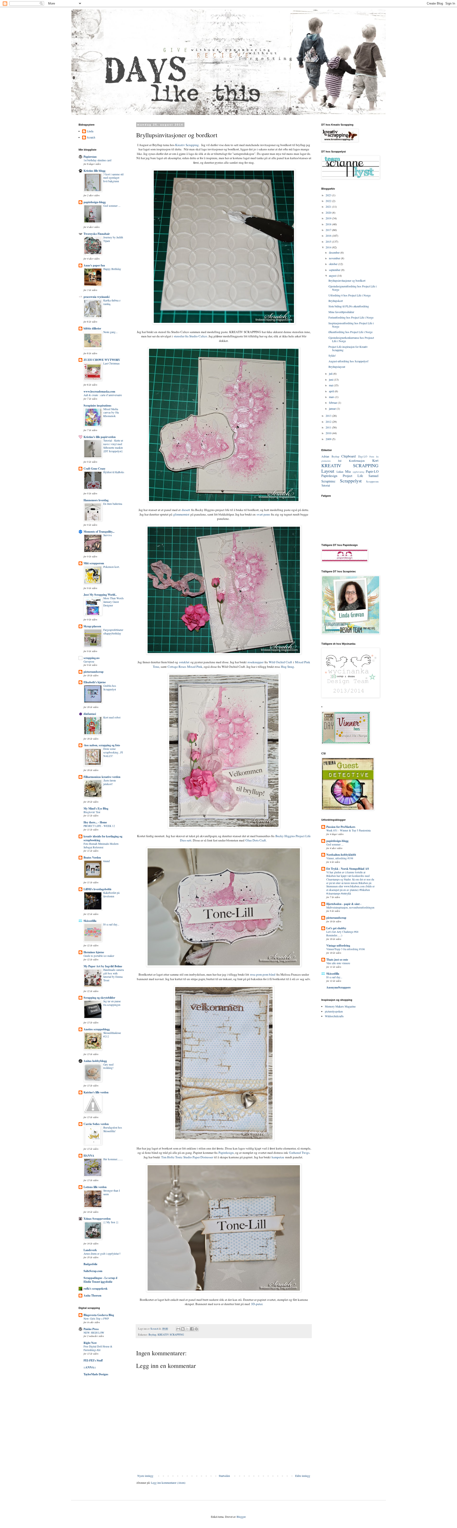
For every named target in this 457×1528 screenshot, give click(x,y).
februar (333, 402)
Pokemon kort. (111, 567)
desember (334, 252)
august (333, 275)
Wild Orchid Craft (280, 662)
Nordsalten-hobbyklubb (341, 855)
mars (332, 397)
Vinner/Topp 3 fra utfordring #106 (345, 949)
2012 (329, 421)
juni (331, 379)
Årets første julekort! (109, 782)
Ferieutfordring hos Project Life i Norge (350, 317)
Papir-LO (372, 471)
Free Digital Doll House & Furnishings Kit (98, 1348)
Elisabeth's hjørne (95, 682)
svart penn (263, 514)
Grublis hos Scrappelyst (109, 687)
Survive (107, 535)
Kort (375, 460)
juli (331, 373)
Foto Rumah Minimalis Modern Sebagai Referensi (101, 845)
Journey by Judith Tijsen (113, 239)
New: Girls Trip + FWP (96, 1318)
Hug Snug (287, 666)
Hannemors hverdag (96, 500)
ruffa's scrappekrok (96, 1289)
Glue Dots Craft (255, 840)
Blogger (241, 1516)
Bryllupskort (335, 301)
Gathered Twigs (299, 1152)
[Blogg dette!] (182, 1329)
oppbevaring (358, 471)
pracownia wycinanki (96, 297)
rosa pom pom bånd (262, 974)
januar (333, 408)
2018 (329, 224)
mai (331, 385)
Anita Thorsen (92, 1295)
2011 (329, 427)
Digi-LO (362, 456)
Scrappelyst (351, 481)
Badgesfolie (90, 1264)
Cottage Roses (177, 666)
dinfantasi (90, 714)
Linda (90, 131)
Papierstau (90, 157)
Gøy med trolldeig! (108, 1066)
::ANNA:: (90, 1367)
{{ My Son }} (110, 1222)
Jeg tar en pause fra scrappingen (112, 1003)
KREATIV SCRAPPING (171, 1334)
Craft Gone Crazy (94, 469)
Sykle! (332, 355)
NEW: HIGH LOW (94, 1332)
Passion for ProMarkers (340, 827)
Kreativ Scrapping (187, 145)
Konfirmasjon (357, 460)
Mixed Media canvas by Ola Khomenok (111, 412)
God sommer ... (111, 205)
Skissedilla (90, 921)
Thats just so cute (337, 960)
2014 (329, 247)
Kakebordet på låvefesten (111, 894)
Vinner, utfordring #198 (339, 858)
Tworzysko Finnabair (97, 234)
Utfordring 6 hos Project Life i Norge (349, 295)
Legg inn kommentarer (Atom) (168, 1482)
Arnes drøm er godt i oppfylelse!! (102, 1253)
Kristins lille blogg (94, 171)
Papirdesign (226, 1152)
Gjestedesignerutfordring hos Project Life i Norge (352, 287)
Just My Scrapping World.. (100, 595)
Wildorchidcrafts (334, 1016)
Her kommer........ (113, 1159)
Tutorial (325, 485)
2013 (329, 416)
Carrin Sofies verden (96, 1124)
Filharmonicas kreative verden (102, 777)
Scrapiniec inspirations (97, 405)
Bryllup (152, 1334)
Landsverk (90, 1250)
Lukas (340, 471)
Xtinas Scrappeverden (97, 1219)
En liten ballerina (112, 504)
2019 (329, 218)
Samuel (373, 475)
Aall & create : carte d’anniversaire (103, 395)
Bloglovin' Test (92, 812)
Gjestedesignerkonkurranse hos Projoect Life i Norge (351, 339)
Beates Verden (92, 857)
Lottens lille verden (95, 1187)
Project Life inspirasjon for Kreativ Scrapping (348, 348)
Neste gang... (110, 332)
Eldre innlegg (302, 1476)
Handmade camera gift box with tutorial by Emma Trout (113, 975)
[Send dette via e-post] (178, 1329)
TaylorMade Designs (96, 1374)
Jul (339, 460)
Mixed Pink (194, 666)
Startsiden (224, 1476)
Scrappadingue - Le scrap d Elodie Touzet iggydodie (100, 1280)
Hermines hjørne (94, 952)
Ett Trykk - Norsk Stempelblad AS (347, 869)
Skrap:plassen (92, 626)
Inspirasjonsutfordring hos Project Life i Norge (351, 324)
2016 (329, 235)
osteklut (184, 662)
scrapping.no (91, 658)
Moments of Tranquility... (99, 532)
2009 (329, 439)
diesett (186, 510)
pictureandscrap (94, 672)
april (332, 391)
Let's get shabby (336, 928)
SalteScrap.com (93, 1271)
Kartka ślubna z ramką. (111, 302)
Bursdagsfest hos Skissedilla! (112, 1129)
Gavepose (89, 661)
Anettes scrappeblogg (97, 1029)
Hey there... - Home (95, 822)
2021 (329, 206)
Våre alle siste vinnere (338, 963)
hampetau (278, 1157)
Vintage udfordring (338, 945)
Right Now (90, 1343)
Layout (327, 471)
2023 (329, 195)
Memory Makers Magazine (340, 1006)
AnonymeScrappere (338, 987)
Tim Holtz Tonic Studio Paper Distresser (187, 1157)
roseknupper (255, 662)
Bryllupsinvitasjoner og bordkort (346, 280)
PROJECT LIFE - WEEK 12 (99, 826)
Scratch (91, 137)
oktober (333, 264)
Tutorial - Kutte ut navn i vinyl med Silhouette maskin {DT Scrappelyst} (113, 446)
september (335, 270)
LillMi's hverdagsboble (97, 889)
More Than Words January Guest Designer (113, 601)
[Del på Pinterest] (196, 1329)
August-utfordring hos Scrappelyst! (348, 361)
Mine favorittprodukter (341, 312)
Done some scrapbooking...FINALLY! (113, 752)
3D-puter (256, 1304)
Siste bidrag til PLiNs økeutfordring (348, 306)
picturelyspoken (334, 1011)
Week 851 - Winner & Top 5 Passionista (348, 830)
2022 (329, 201)
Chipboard (348, 456)
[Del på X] (187, 1329)
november (335, 258)
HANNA (89, 1156)
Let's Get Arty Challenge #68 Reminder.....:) (342, 933)
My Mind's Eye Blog (96, 808)
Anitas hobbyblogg (95, 1061)
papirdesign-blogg (95, 202)
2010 (329, 433)
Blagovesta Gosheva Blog (99, 1315)
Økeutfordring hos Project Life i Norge (350, 332)
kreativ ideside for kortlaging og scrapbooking (103, 838)
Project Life (353, 475)
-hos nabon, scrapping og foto (102, 745)
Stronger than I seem (111, 1192)
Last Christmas (111, 363)
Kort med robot (111, 717)
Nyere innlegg (145, 1476)
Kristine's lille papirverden (100, 437)
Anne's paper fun (94, 265)
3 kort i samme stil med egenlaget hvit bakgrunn (113, 177)
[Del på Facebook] (191, 1329)
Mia (348, 471)
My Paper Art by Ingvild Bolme (103, 966)
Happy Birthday (112, 269)
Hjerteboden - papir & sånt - (343, 904)
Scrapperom (372, 481)
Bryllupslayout (336, 366)
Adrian (325, 456)
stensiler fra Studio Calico (190, 336)
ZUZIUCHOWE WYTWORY (102, 360)
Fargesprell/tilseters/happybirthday (113, 631)
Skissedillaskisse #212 (112, 1034)
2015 (329, 241)
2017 (329, 230)
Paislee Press (91, 1329)
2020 (329, 212)
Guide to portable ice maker (99, 956)
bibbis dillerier (92, 328)
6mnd (106, 861)
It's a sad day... (111, 924)
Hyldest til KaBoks (113, 472)
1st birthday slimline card (97, 160)
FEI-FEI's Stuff (93, 1360)
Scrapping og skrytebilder (99, 998)
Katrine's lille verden (96, 1092)
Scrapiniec (328, 481)
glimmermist (181, 514)
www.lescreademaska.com (99, 391)
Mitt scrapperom (94, 563)
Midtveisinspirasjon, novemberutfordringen (350, 907)
